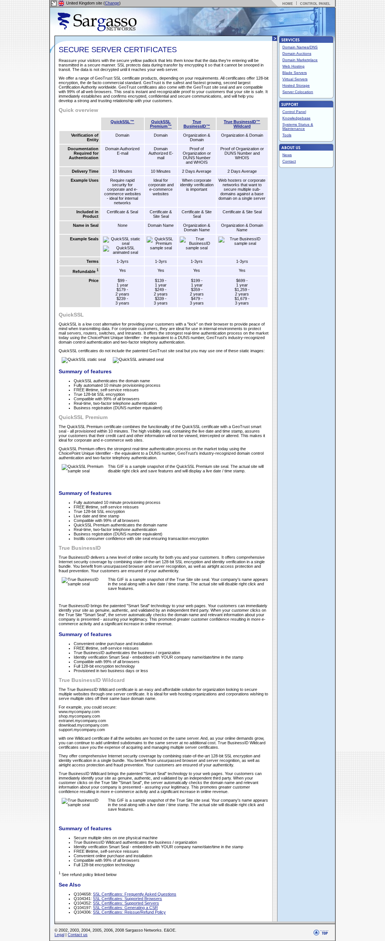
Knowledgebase (296, 118)
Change (112, 3)
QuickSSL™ (122, 121)
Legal (59, 934)
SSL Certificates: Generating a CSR (125, 907)
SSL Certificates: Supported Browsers (127, 898)
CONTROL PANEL (315, 4)
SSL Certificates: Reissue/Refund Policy (129, 912)
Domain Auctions (296, 53)
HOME (287, 4)
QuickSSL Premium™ (161, 123)
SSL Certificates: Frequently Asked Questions (134, 894)
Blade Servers (294, 73)
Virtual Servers (295, 79)
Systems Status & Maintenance (297, 126)
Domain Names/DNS (300, 47)
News (287, 155)
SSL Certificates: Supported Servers (126, 903)
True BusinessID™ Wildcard (242, 123)
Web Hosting (293, 66)
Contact (289, 161)
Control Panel (294, 112)
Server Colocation (297, 92)
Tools (286, 135)
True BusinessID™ (196, 123)
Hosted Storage (296, 85)
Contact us (78, 934)
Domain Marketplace (300, 60)
